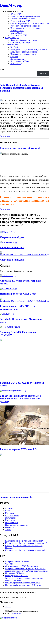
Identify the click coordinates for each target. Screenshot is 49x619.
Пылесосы (10, 527)
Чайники (9, 508)
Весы (7, 511)
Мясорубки (10, 520)
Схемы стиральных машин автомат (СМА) (29, 23)
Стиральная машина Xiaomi (22, 19)
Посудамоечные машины (16, 525)
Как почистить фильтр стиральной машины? (25, 550)
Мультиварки (11, 518)
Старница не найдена (12, 237)
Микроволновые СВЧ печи (17, 561)
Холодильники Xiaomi (20, 61)
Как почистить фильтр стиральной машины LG (26, 543)
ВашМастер (11, 5)
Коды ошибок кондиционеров (23, 40)
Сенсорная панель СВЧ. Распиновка (21, 566)
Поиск (3, 69)
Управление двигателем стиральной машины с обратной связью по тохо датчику (20, 398)
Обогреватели (11, 522)
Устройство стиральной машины (25, 26)
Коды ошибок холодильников (23, 52)
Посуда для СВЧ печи (15, 573)
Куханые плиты (12, 515)
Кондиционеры (12, 38)
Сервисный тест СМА (20, 21)
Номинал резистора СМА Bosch (18, 293)
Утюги (8, 530)
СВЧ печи (9, 564)
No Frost (14, 47)
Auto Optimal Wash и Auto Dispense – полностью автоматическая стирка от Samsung (21, 88)
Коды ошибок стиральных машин (25, 16)
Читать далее (5, 136)
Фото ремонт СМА (18, 35)
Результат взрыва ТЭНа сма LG (18, 449)
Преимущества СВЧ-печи (16, 575)
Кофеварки (10, 513)
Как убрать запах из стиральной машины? (20, 148)
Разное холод (16, 64)
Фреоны (14, 56)
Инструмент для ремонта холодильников (28, 49)
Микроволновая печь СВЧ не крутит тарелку (25, 568)
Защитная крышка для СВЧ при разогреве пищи (26, 571)
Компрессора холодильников (23, 54)
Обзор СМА (15, 14)
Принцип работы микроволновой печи (22, 583)
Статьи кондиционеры (20, 42)
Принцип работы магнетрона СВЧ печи (23, 585)
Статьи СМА (16, 33)
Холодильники (12, 45)
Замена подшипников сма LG (17, 497)
